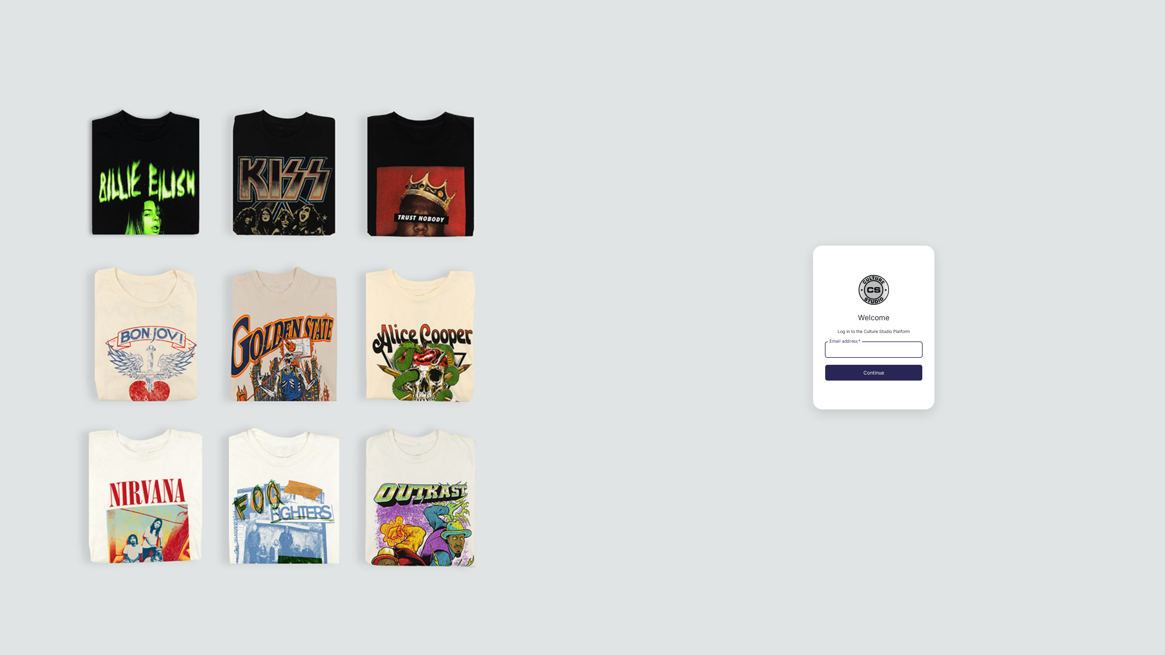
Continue (873, 373)
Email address (844, 340)
